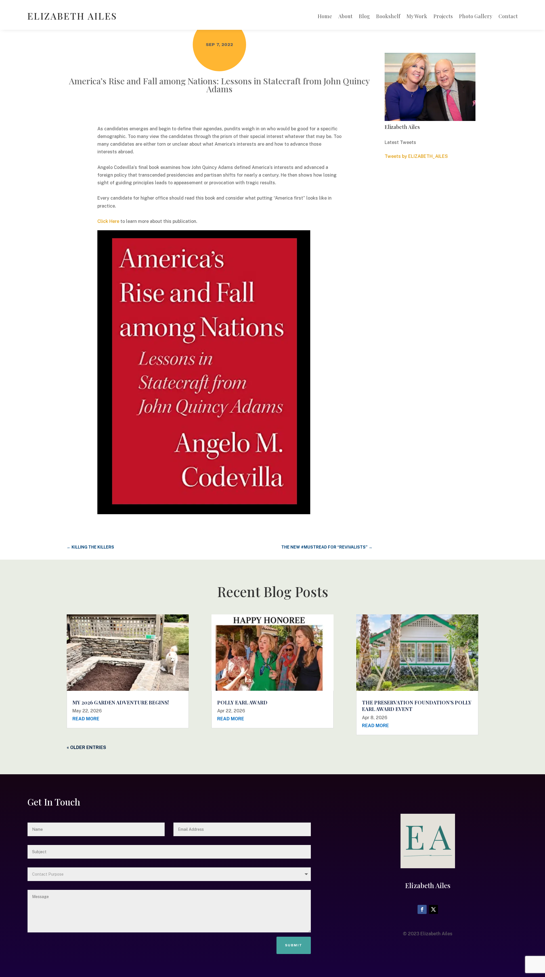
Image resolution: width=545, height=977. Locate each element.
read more (85, 718)
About (345, 17)
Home (325, 17)
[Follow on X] (433, 909)
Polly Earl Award (242, 702)
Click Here (108, 221)
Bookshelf (388, 17)
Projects (443, 17)
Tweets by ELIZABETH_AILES (416, 156)
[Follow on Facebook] (422, 909)
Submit (293, 945)
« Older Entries (86, 747)
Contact (508, 17)
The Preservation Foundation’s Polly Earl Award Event (416, 705)
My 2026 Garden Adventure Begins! (120, 702)
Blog (364, 17)
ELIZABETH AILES (72, 16)
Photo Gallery (475, 17)
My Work (416, 17)
